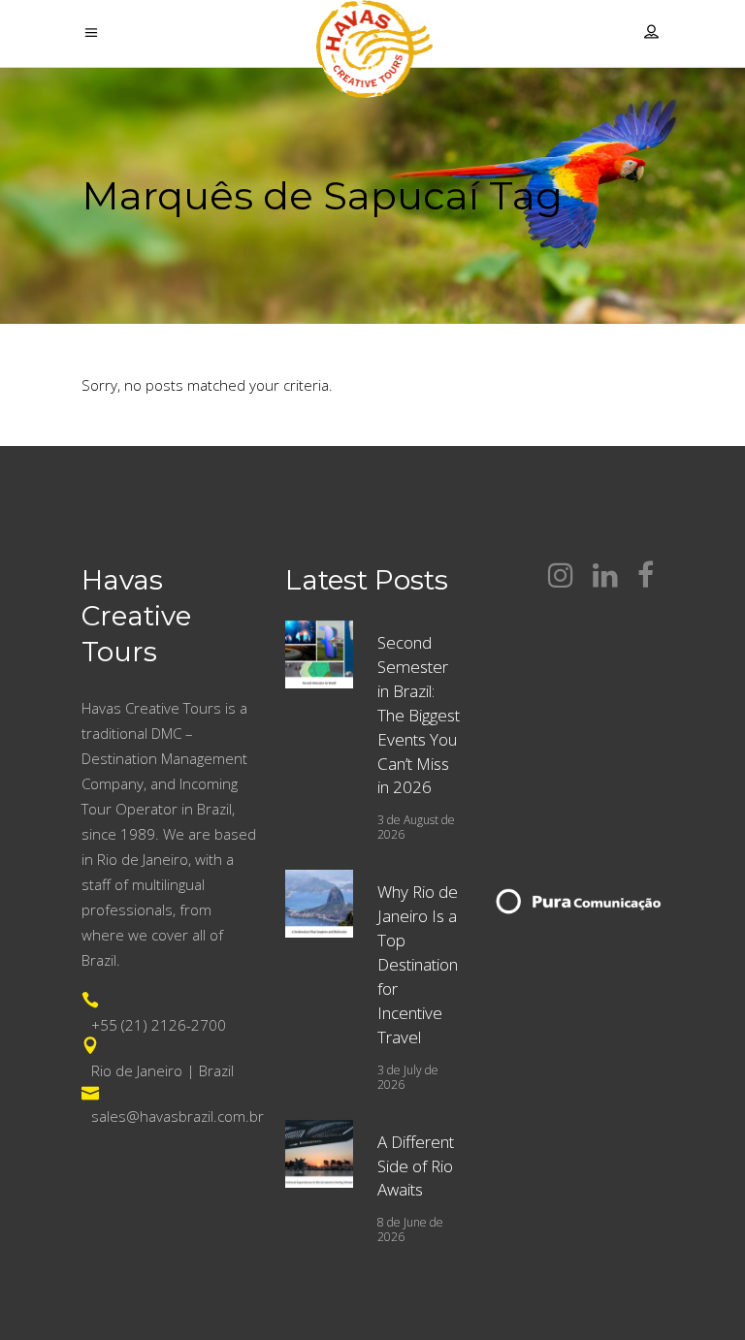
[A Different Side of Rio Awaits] (319, 1154)
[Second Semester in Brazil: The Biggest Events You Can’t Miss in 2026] (319, 654)
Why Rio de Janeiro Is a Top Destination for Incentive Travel (417, 963)
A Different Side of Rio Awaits (415, 1166)
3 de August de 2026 (416, 827)
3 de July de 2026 (407, 1077)
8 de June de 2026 (410, 1229)
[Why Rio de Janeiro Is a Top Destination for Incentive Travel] (319, 904)
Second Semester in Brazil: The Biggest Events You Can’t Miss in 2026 (418, 714)
